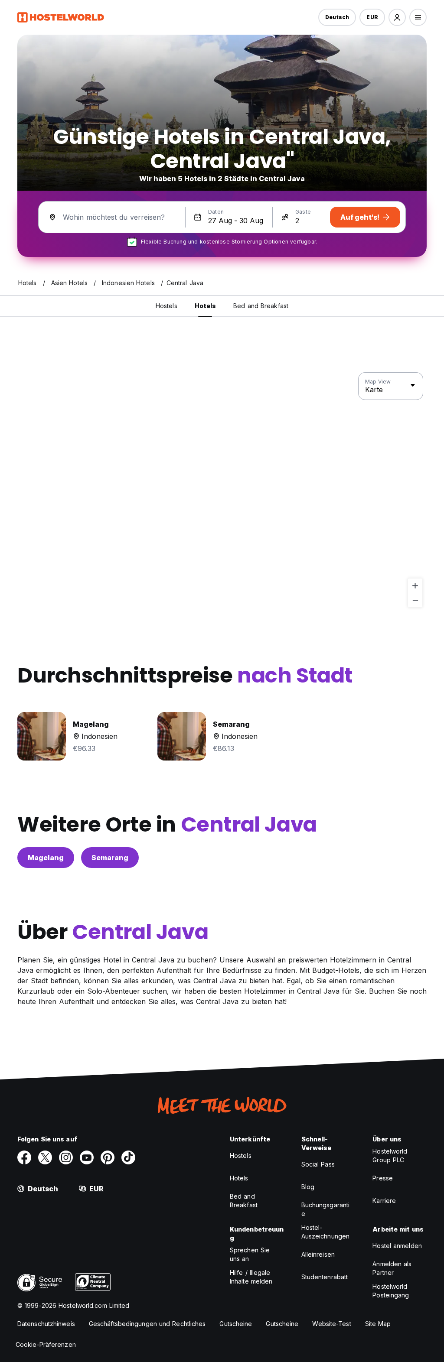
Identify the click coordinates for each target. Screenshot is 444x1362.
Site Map (378, 1323)
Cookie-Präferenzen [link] (46, 1344)
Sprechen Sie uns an (250, 1254)
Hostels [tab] (166, 305)
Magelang (46, 857)
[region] (222, 490)
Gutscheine (235, 1323)
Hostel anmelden (397, 1245)
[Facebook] (24, 1157)
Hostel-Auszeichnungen (325, 1232)
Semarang (109, 857)
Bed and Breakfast (244, 1201)
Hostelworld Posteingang (390, 1291)
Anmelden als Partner (391, 1268)
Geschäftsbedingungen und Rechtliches (147, 1323)
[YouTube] (87, 1157)
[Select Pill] (397, 17)
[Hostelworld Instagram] (66, 1157)
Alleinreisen (318, 1254)
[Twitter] (45, 1157)
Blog (307, 1186)
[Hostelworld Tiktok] (128, 1157)
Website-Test (331, 1323)
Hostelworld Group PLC (389, 1155)
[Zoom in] (415, 586)
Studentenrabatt (324, 1277)
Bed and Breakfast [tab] (260, 305)
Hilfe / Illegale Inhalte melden (251, 1277)
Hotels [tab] (205, 305)
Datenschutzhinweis (46, 1323)
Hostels (240, 1155)
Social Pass (318, 1164)
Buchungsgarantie (325, 1209)
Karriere (384, 1200)
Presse (382, 1178)
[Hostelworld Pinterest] (107, 1157)
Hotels (239, 1178)
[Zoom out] (415, 600)
